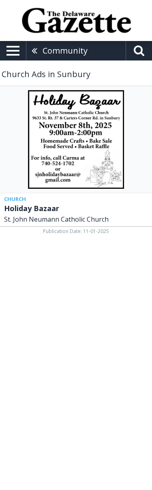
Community (65, 50)
